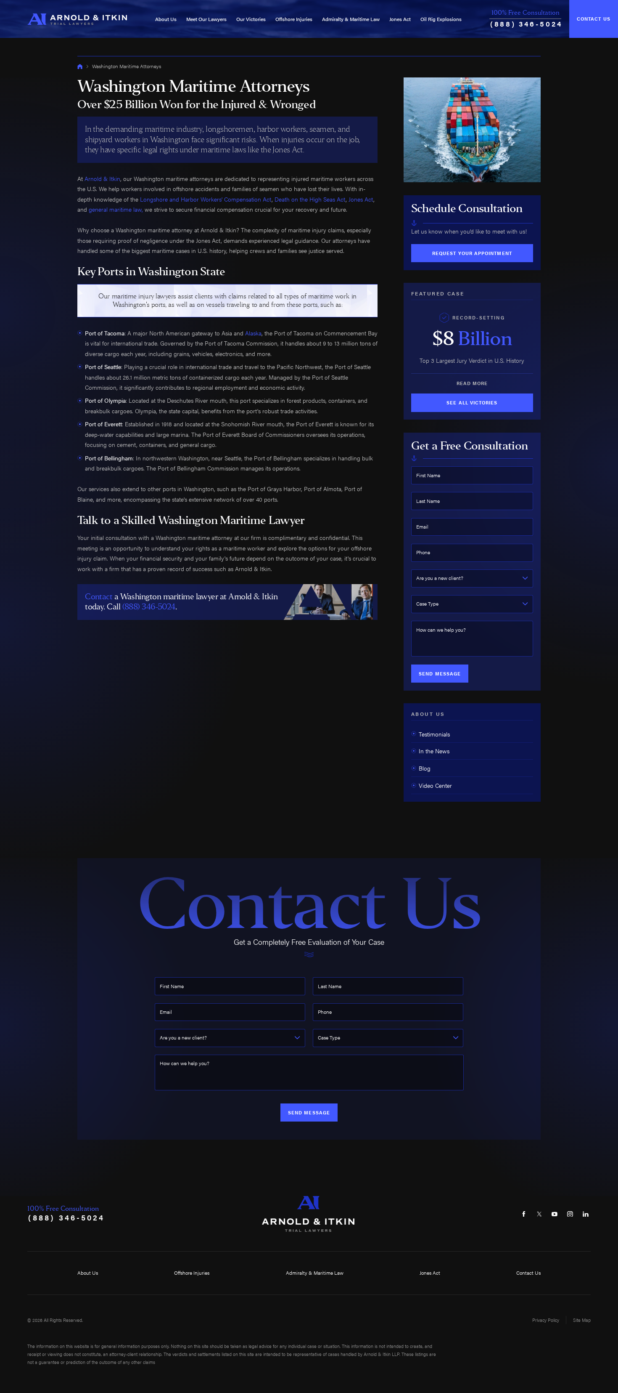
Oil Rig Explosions (441, 19)
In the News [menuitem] (434, 751)
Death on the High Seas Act (310, 199)
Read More (472, 383)
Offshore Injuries (293, 19)
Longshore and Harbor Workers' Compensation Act (206, 199)
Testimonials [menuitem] (434, 734)
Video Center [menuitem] (435, 785)
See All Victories (471, 402)
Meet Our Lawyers (206, 19)
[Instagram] (570, 1214)
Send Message (440, 673)
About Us (166, 19)
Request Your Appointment (472, 253)
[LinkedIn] (585, 1214)
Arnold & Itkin (102, 178)
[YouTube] (554, 1214)
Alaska (253, 333)
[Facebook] (523, 1214)
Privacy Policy (545, 1320)
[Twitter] (539, 1214)
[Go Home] (79, 66)
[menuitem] (166, 19)
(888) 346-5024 (526, 24)
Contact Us (593, 19)
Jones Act (400, 19)
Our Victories (251, 19)
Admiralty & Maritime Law (351, 19)
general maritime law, (116, 209)
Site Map (582, 1320)
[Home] (77, 19)
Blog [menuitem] (424, 768)
